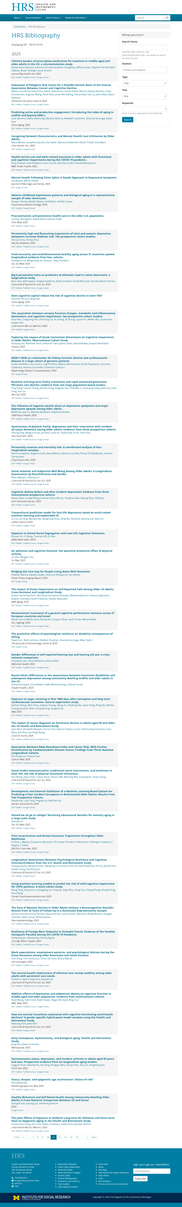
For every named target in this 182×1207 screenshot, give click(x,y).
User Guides (64, 1184)
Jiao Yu (26, 412)
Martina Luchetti (70, 453)
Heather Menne (19, 574)
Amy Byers (100, 142)
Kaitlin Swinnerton (53, 91)
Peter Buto (48, 94)
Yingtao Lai (41, 800)
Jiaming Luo (87, 518)
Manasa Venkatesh (68, 142)
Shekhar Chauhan (48, 640)
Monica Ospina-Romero (92, 91)
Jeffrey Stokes (31, 180)
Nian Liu (99, 518)
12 (59, 1137)
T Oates (24, 845)
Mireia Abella (89, 619)
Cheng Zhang (93, 889)
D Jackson (36, 842)
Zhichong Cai (46, 319)
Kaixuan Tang (51, 260)
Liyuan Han (106, 319)
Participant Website (67, 1164)
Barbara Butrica (54, 118)
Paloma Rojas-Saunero (93, 729)
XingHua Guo (62, 388)
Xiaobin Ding (18, 869)
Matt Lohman (31, 640)
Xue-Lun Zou (18, 239)
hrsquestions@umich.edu (27, 1180)
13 (65, 1137)
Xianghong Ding (50, 518)
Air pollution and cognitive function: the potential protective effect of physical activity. (61, 552)
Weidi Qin (16, 412)
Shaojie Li (64, 260)
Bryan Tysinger (29, 70)
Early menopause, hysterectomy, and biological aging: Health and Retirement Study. (61, 1039)
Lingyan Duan (18, 1065)
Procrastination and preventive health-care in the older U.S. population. (57, 215)
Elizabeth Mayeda (32, 729)
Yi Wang (28, 536)
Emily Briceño (95, 913)
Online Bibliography (67, 1178)
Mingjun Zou (27, 557)
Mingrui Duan (32, 432)
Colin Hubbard (34, 163)
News (101, 1167)
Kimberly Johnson (48, 1103)
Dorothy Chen (35, 91)
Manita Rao (33, 937)
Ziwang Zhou (87, 498)
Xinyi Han (16, 319)
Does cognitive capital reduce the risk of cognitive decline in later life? (56, 295)
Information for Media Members (113, 1172)
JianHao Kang (47, 388)
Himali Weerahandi (85, 163)
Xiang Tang (17, 889)
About (16, 17)
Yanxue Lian (33, 756)
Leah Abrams (18, 118)
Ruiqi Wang (17, 999)
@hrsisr (18, 1183)
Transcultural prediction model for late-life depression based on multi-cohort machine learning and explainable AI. (61, 514)
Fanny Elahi (80, 94)
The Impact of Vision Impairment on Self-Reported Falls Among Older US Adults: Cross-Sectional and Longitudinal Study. (62, 590)
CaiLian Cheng (30, 388)
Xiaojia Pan (17, 800)
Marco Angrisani (31, 979)
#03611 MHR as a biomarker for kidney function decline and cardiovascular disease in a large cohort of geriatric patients (59, 359)
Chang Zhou (32, 239)
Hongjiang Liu (44, 889)
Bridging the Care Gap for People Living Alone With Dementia (50, 571)
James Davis (66, 343)
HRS (16, 1186)
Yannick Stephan (20, 453)
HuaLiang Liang (91, 388)
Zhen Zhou (33, 705)
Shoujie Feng (108, 889)
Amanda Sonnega (95, 118)
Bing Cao (73, 999)
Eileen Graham (64, 281)
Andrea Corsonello (33, 367)
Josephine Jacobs (36, 142)
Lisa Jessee (17, 180)
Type (124, 77)
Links (100, 1178)
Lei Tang (23, 518)
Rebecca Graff (18, 91)
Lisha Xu (55, 432)
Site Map (102, 1169)
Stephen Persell (100, 67)
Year (124, 90)
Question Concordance (69, 1181)
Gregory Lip (57, 708)
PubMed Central (29, 77)
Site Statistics (104, 1181)
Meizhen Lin (54, 800)
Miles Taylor (86, 640)
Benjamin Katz (36, 865)
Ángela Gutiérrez (46, 281)
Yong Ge (57, 889)
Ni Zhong (70, 319)
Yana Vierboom (36, 660)
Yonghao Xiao (72, 498)
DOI (13, 77)
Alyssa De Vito (53, 913)
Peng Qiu (100, 705)
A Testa (15, 842)
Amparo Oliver (60, 619)
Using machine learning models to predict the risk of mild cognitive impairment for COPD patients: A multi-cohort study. (63, 885)
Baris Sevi (16, 281)
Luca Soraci (35, 364)
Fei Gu (99, 865)
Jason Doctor (45, 70)
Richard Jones (43, 917)
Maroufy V (48, 842)
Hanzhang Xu (33, 869)
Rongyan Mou (58, 1065)
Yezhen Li (16, 979)
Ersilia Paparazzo (90, 364)
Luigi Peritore (50, 364)
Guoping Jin (85, 776)
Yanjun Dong (99, 776)
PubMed (18, 77)
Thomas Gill (40, 536)
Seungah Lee (18, 1103)
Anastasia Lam (19, 660)
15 (77, 1137)
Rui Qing (45, 1065)
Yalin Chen (30, 999)
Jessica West (52, 660)
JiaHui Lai (105, 388)
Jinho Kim (32, 1023)
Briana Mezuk (65, 958)
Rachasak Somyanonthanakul (53, 595)
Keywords (127, 103)
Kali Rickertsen (87, 865)
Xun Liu (22, 391)
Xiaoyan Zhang (19, 201)
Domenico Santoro (54, 367)
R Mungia (94, 842)
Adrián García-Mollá (22, 619)
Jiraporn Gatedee (20, 598)
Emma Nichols (37, 913)
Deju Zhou (68, 889)
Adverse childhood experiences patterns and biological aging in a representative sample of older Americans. (63, 196)
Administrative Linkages (69, 1172)
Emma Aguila (47, 937)
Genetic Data (64, 1175)
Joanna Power (54, 219)
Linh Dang (16, 958)
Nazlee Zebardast (58, 598)
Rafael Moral (39, 219)
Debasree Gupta (20, 684)
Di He (76, 432)
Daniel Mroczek (81, 281)
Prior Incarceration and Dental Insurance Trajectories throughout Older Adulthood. (57, 837)
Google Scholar (43, 77)
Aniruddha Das (19, 1082)
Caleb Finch (67, 1124)
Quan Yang (89, 705)
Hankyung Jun (18, 937)
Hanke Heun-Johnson (22, 67)
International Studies (68, 1186)
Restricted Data (65, 1169)
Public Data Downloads (69, 1167)
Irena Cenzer (49, 163)
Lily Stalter (51, 142)
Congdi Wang (32, 498)
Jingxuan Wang (34, 94)
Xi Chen (51, 536)
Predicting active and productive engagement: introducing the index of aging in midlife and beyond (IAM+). (62, 113)
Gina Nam (16, 729)
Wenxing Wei (71, 776)
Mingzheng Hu (35, 260)
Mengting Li (51, 865)
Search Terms (129, 41)
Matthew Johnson (79, 595)
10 (48, 1137)
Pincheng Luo (18, 756)
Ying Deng (16, 388)
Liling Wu (65, 518)
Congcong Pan (30, 319)
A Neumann (81, 842)
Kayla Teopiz (43, 999)
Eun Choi (36, 1124)
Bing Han (35, 298)
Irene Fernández (42, 619)
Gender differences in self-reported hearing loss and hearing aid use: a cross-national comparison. (60, 656)
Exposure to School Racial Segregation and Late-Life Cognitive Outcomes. (58, 533)
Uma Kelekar (37, 684)
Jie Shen (45, 432)
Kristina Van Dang (21, 1124)
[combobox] (136, 70)
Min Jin (60, 498)
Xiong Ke (75, 518)
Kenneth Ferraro (20, 298)
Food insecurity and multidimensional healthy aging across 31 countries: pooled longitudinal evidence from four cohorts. (62, 255)
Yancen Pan (49, 729)
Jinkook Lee (47, 979)
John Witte (101, 94)
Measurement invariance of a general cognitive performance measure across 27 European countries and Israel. (62, 614)
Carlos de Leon (48, 958)
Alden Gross (28, 917)
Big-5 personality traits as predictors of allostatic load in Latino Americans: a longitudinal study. (60, 276)
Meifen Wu (93, 319)
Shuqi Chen (73, 1065)
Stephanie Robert (60, 412)
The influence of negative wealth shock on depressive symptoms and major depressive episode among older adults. (59, 407)
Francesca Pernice (68, 865)
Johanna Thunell (44, 67)
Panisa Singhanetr (99, 595)
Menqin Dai (35, 518)
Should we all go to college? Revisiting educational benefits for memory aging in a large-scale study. (62, 816)
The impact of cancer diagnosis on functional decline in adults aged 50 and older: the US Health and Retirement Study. (63, 724)
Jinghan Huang (48, 705)
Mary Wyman (18, 142)
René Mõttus (53, 453)
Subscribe (140, 1178)
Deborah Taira (50, 343)
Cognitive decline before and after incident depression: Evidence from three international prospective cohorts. (60, 493)
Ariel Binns (50, 201)
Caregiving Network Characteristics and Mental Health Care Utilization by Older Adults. (62, 137)
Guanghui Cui (18, 260)
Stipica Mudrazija (36, 118)
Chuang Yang (43, 708)
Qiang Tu (61, 705)
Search (127, 119)
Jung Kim (16, 1044)
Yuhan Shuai (43, 776)
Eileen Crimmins (30, 1044)
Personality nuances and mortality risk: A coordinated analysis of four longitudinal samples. (56, 448)
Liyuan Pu (81, 319)
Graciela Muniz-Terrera (102, 281)
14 (71, 1137)
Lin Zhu (15, 557)
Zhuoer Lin (17, 536)
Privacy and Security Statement (113, 1184)
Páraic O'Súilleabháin (91, 453)
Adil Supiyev (29, 281)
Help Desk (103, 1164)
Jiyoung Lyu (32, 1103)
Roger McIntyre (59, 999)
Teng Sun (80, 889)
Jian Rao (22, 732)
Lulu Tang (29, 800)
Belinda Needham (40, 412)
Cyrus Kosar (68, 913)
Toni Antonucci (31, 958)
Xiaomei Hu (33, 1065)
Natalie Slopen (36, 201)
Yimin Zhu (85, 432)
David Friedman (39, 598)
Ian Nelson (74, 574)
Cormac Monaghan (21, 219)
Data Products (52, 17)
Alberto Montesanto (69, 364)
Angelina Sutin (38, 453)
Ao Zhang (59, 319)
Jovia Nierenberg (64, 94)
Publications (19, 26)
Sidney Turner (75, 684)
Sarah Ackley (71, 91)
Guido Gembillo (19, 364)
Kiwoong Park (18, 1023)
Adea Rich (81, 913)
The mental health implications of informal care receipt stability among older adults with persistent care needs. (61, 974)
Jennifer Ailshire (82, 1124)
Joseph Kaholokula (98, 343)
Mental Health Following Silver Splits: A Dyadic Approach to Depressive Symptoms (64, 177)
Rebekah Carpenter (74, 118)
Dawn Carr (17, 640)
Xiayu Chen (29, 776)
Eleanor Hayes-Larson (68, 729)
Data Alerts (103, 1175)
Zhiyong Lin (33, 477)
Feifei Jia (99, 498)
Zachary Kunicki (19, 913)
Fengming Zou (97, 1065)
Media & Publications (75, 17)
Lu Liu (14, 518)
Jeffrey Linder (83, 67)
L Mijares (25, 842)
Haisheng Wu (75, 705)
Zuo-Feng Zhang (36, 732)
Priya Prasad (18, 163)
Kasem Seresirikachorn (23, 595)
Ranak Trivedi (86, 142)
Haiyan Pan (17, 322)
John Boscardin (66, 163)
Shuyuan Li (30, 889)
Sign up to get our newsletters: (151, 1164)
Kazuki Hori (110, 865)
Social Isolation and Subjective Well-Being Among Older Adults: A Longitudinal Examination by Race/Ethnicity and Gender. (61, 472)
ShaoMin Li (76, 388)
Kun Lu (91, 94)
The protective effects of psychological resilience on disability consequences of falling (62, 635)
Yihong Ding (17, 432)
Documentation (32, 17)
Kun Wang (16, 776)
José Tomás (75, 619)
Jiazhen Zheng (18, 705)
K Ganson (105, 842)
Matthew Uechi (34, 343)
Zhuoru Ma (57, 776)
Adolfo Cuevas (65, 201)
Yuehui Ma (66, 432)
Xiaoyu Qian (17, 498)
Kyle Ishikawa (81, 343)
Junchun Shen (27, 708)
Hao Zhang (17, 893)
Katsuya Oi (17, 821)
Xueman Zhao (48, 498)
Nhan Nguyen (18, 477)
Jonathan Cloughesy (64, 67)
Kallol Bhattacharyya (56, 684)
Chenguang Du (19, 865)
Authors (126, 63)
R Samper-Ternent (64, 842)
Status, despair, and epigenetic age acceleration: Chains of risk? (52, 1079)
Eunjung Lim (18, 343)
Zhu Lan (84, 1065)
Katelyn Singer (37, 574)
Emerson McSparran (57, 574)
